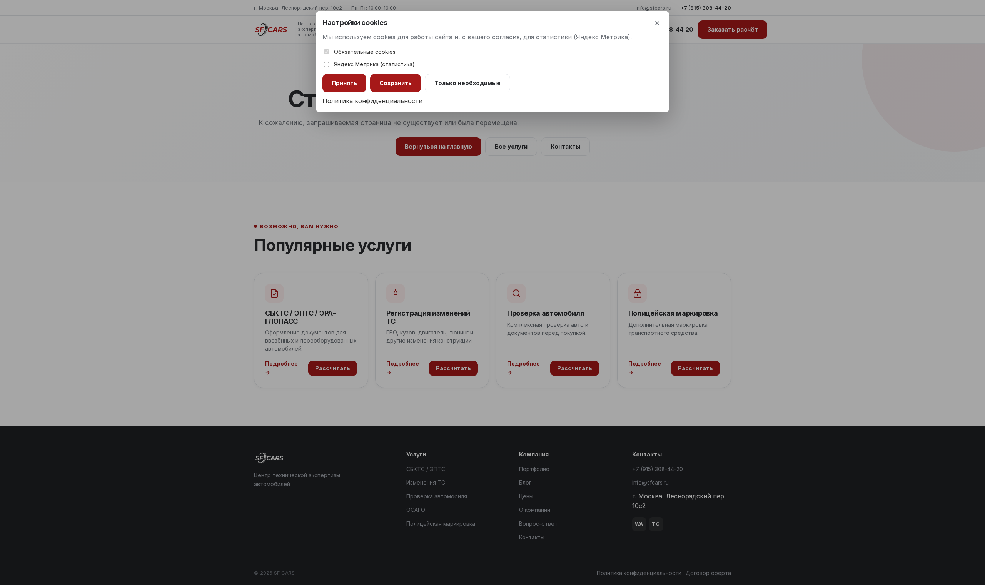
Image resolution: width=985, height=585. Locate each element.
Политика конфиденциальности (372, 101)
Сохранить (395, 83)
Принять (344, 83)
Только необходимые (467, 83)
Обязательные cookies (365, 51)
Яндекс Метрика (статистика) (374, 64)
